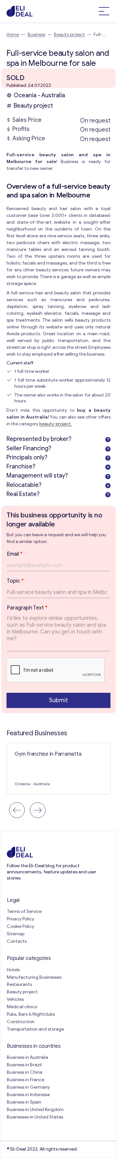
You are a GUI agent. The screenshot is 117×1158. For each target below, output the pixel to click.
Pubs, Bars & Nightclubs (31, 1014)
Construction (20, 1021)
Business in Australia (27, 1057)
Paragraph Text (27, 608)
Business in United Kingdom (35, 1109)
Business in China (24, 1072)
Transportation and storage (35, 1029)
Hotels (13, 970)
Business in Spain (24, 1102)
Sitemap (15, 934)
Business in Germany (28, 1087)
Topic (15, 581)
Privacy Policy (20, 919)
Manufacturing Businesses (34, 977)
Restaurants (19, 984)
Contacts (17, 941)
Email (14, 554)
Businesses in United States (35, 1117)
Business (36, 34)
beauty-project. (55, 424)
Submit (58, 700)
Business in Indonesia (28, 1094)
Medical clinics (22, 1007)
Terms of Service (24, 911)
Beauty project (69, 34)
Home (12, 34)
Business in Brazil (24, 1065)
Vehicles (15, 999)
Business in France (25, 1079)
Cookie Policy (20, 926)
